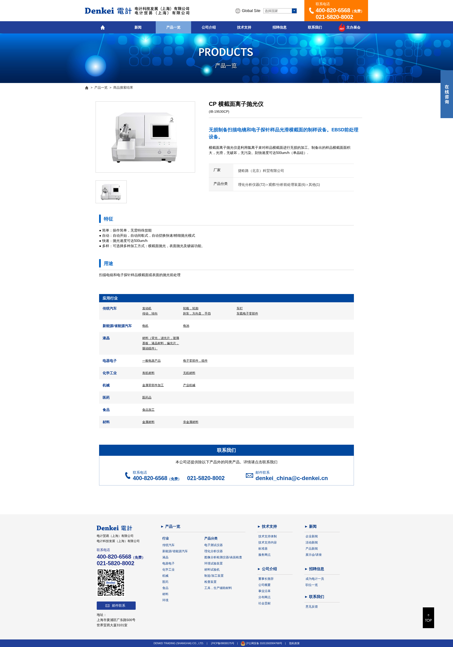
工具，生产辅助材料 (218, 588)
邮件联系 (118, 605)
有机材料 (148, 373)
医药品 (146, 397)
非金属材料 (190, 422)
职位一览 (312, 585)
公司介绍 (209, 27)
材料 (165, 594)
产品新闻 (312, 548)
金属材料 (148, 422)
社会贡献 (264, 603)
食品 (165, 588)
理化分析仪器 (213, 551)
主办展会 (353, 27)
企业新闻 (312, 536)
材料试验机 (212, 569)
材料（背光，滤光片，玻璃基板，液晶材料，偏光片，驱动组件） (160, 343)
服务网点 (264, 554)
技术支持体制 (267, 536)
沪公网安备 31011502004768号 (263, 643)
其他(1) (314, 184)
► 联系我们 (314, 597)
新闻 (138, 27)
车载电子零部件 (247, 313)
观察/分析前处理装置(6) (287, 184)
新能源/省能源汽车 (175, 551)
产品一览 (173, 27)
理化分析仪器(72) (252, 184)
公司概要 (264, 585)
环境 (165, 600)
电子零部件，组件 (195, 360)
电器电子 (168, 563)
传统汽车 (168, 545)
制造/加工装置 (214, 575)
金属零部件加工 (153, 385)
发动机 (146, 308)
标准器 (263, 548)
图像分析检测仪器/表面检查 (223, 557)
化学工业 (168, 569)
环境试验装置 (213, 563)
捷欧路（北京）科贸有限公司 (261, 171)
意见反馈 (312, 606)
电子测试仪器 (213, 545)
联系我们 (315, 27)
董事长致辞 (266, 579)
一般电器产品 (151, 360)
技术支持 (244, 27)
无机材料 (189, 373)
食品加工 (148, 409)
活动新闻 (312, 542)
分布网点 (264, 597)
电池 (186, 326)
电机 (145, 326)
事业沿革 (264, 591)
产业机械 (189, 385)
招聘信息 (280, 27)
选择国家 (271, 11)
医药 (165, 582)
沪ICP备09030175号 (222, 643)
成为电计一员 (315, 579)
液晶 (165, 557)
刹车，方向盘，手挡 (197, 313)
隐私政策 (294, 643)
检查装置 (210, 582)
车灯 (240, 308)
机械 (165, 575)
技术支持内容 (267, 542)
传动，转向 (150, 313)
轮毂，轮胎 (190, 308)
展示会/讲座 (314, 554)
